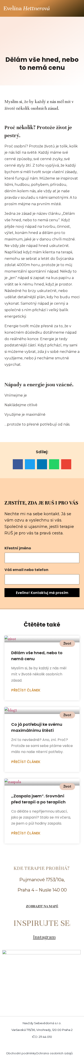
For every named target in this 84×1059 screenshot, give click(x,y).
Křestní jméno (17, 548)
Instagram (44, 937)
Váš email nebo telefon (26, 569)
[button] (76, 8)
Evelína (26, 8)
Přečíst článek (26, 690)
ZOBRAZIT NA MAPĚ (42, 906)
